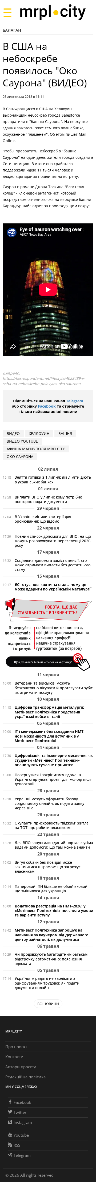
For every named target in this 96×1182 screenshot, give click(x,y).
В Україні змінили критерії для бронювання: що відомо (43, 518)
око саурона (20, 456)
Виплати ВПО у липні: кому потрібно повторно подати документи (48, 499)
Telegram (74, 400)
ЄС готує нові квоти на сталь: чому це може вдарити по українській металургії (53, 586)
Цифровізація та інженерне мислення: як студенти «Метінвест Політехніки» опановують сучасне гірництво (54, 760)
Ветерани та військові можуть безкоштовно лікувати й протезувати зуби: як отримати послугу (54, 687)
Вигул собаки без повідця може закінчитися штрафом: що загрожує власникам (48, 867)
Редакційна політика (25, 1076)
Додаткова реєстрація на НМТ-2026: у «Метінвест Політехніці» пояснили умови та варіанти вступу (54, 910)
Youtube (21, 1135)
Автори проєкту (20, 1066)
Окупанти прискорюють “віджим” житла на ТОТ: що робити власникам (52, 825)
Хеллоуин (39, 433)
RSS (17, 1145)
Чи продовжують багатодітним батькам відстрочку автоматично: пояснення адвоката (51, 958)
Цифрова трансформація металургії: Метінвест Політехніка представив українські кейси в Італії (49, 711)
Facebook (47, 406)
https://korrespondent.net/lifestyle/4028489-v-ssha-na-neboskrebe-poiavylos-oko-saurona (44, 381)
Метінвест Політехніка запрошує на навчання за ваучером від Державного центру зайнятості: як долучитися (52, 934)
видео (13, 433)
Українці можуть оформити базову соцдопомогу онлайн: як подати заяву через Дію (49, 803)
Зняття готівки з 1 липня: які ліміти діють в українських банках (53, 479)
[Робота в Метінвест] (48, 634)
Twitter (20, 1112)
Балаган (12, 30)
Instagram (23, 1122)
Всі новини (48, 1003)
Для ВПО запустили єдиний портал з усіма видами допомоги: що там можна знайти (54, 844)
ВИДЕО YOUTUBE (22, 441)
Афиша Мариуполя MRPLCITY (36, 448)
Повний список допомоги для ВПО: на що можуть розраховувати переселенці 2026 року (53, 541)
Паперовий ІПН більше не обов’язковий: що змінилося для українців (52, 888)
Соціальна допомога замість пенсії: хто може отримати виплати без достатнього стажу (52, 565)
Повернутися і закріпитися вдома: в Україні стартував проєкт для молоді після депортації (54, 779)
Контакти (14, 1056)
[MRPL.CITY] (52, 12)
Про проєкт (16, 1046)
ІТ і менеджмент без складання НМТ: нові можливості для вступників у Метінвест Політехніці (50, 736)
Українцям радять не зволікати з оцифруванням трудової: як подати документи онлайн (47, 983)
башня (65, 433)
